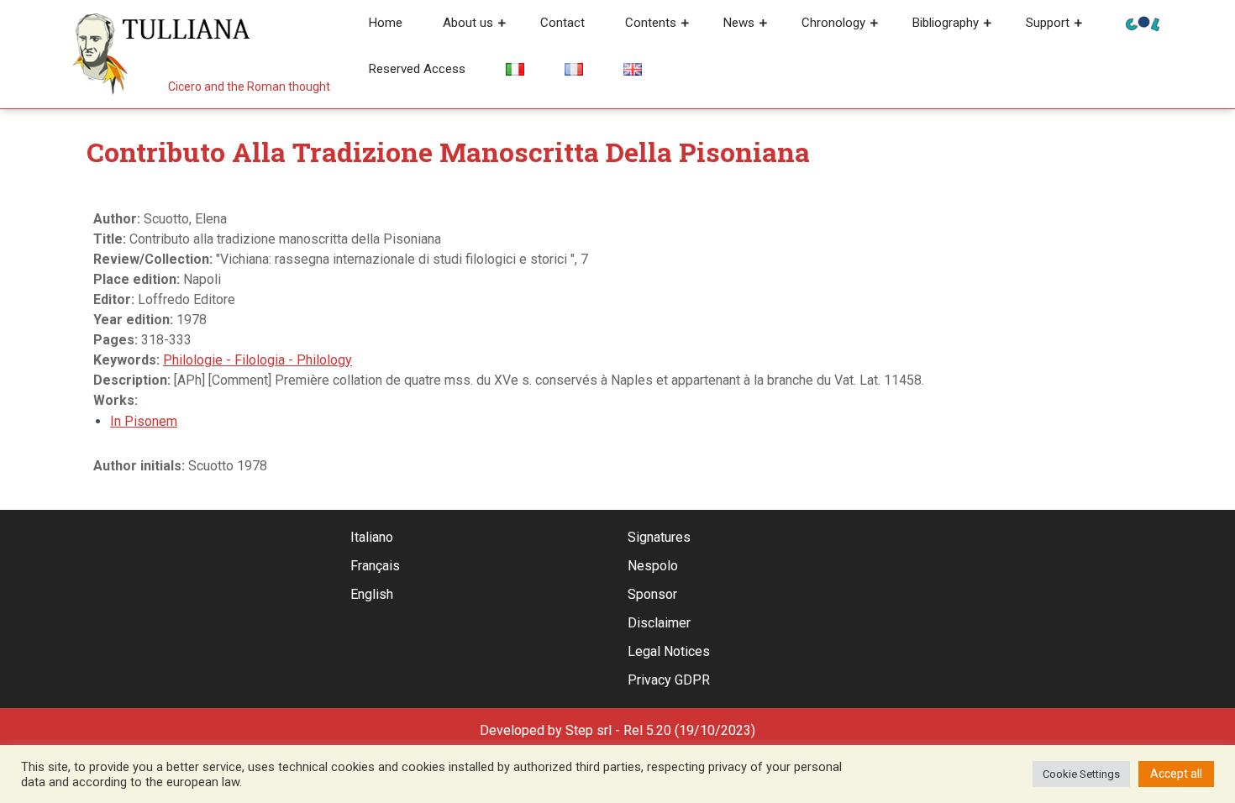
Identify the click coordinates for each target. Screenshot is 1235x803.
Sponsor (652, 594)
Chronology (833, 22)
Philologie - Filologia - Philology (257, 360)
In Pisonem (143, 421)
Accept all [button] (1176, 773)
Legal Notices (669, 651)
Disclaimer (659, 623)
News (738, 22)
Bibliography (945, 22)
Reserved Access (417, 68)
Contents (650, 22)
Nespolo (653, 566)
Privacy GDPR (669, 680)
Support (1047, 22)
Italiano (371, 537)
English (371, 594)
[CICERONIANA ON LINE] (1142, 22)
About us (468, 22)
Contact (562, 22)
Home (385, 22)
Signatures (659, 537)
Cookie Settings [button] (1081, 774)
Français (375, 566)
